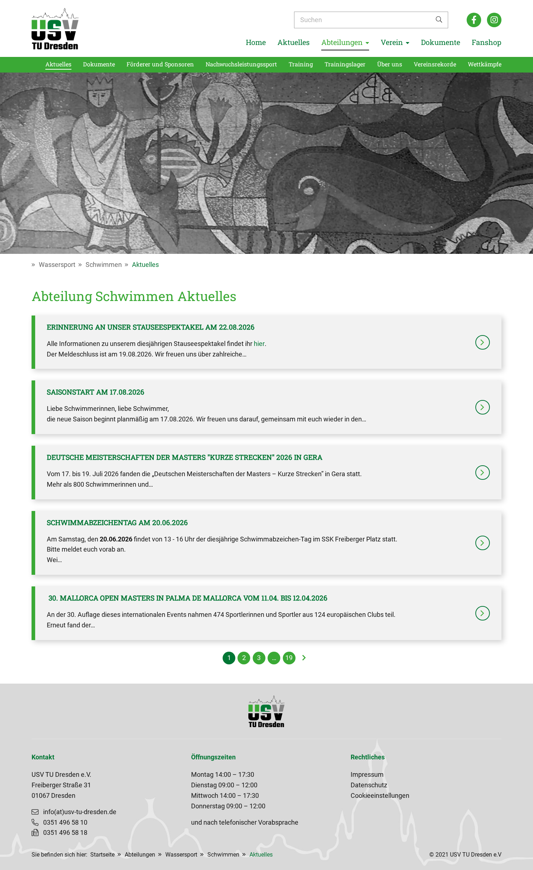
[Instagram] (494, 20)
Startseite (102, 854)
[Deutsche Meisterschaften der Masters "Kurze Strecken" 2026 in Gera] (482, 472)
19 (289, 657)
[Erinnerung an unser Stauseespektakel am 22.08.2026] (482, 342)
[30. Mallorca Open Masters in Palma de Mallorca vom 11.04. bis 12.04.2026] (482, 613)
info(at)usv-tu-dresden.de (79, 812)
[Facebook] (473, 20)
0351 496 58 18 (65, 832)
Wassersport (57, 264)
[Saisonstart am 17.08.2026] (482, 407)
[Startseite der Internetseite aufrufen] (55, 28)
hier (259, 343)
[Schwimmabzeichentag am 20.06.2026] (482, 543)
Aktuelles (145, 264)
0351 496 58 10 (65, 822)
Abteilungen (140, 854)
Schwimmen (104, 264)
